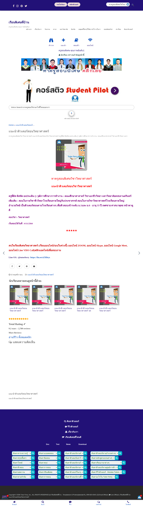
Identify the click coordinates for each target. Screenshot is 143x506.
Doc (47, 444)
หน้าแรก (29, 29)
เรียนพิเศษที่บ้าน (19, 22)
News (68, 444)
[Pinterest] (22, 5)
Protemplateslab (78, 495)
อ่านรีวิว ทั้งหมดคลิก (20, 337)
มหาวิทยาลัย (64, 29)
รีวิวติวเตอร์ (72, 426)
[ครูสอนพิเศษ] (71, 75)
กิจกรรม (47, 29)
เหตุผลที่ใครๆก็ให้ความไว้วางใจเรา (89, 29)
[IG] (17, 5)
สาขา (55, 29)
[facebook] (13, 5)
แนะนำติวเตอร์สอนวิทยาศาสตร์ (29, 125)
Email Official (103, 495)
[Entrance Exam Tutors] (76, 40)
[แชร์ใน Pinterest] (26, 266)
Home (11, 125)
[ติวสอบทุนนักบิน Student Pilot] (71, 102)
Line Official (115, 495)
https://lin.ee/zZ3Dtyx (40, 257)
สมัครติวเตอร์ (74, 4)
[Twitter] (26, 5)
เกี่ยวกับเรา (38, 29)
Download (83, 444)
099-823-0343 (91, 495)
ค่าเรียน (118, 29)
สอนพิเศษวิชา (108, 29)
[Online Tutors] (90, 40)
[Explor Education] (51, 40)
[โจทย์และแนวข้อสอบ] (139, 497)
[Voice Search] (71, 113)
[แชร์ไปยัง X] (19, 266)
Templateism (67, 495)
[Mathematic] (63, 40)
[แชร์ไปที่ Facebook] (12, 266)
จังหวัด (73, 29)
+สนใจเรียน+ (61, 4)
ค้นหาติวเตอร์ (128, 29)
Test (57, 444)
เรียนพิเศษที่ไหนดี (73, 437)
